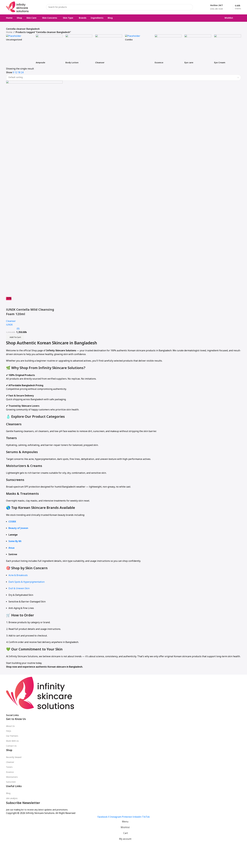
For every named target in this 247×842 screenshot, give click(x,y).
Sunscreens (15, 480)
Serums (12, 452)
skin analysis (12, 798)
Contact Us (11, 746)
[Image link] (40, 694)
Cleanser (10, 762)
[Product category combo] (138, 39)
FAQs (8, 731)
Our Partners (12, 736)
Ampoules (30, 452)
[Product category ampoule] (49, 50)
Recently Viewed (13, 757)
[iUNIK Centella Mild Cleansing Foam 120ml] (34, 188)
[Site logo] (17, 7)
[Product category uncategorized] (19, 39)
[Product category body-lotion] (79, 50)
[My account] (240, 18)
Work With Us (12, 741)
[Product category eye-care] (198, 50)
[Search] (189, 7)
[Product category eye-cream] (227, 50)
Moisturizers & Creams (24, 466)
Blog (8, 793)
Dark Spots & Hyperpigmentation (27, 582)
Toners (11, 438)
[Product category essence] (168, 50)
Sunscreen (11, 782)
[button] (15, 337)
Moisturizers (12, 777)
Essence (10, 772)
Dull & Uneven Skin (19, 588)
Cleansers (13, 424)
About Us (10, 726)
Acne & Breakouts (18, 575)
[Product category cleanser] (108, 50)
